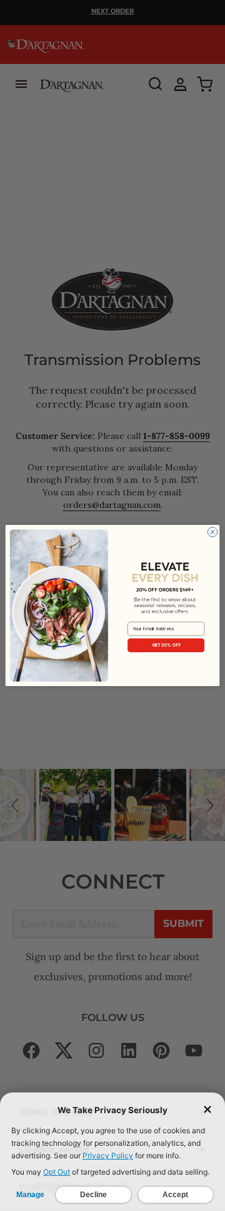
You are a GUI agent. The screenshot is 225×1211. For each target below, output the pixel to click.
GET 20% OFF (166, 645)
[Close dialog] (212, 532)
